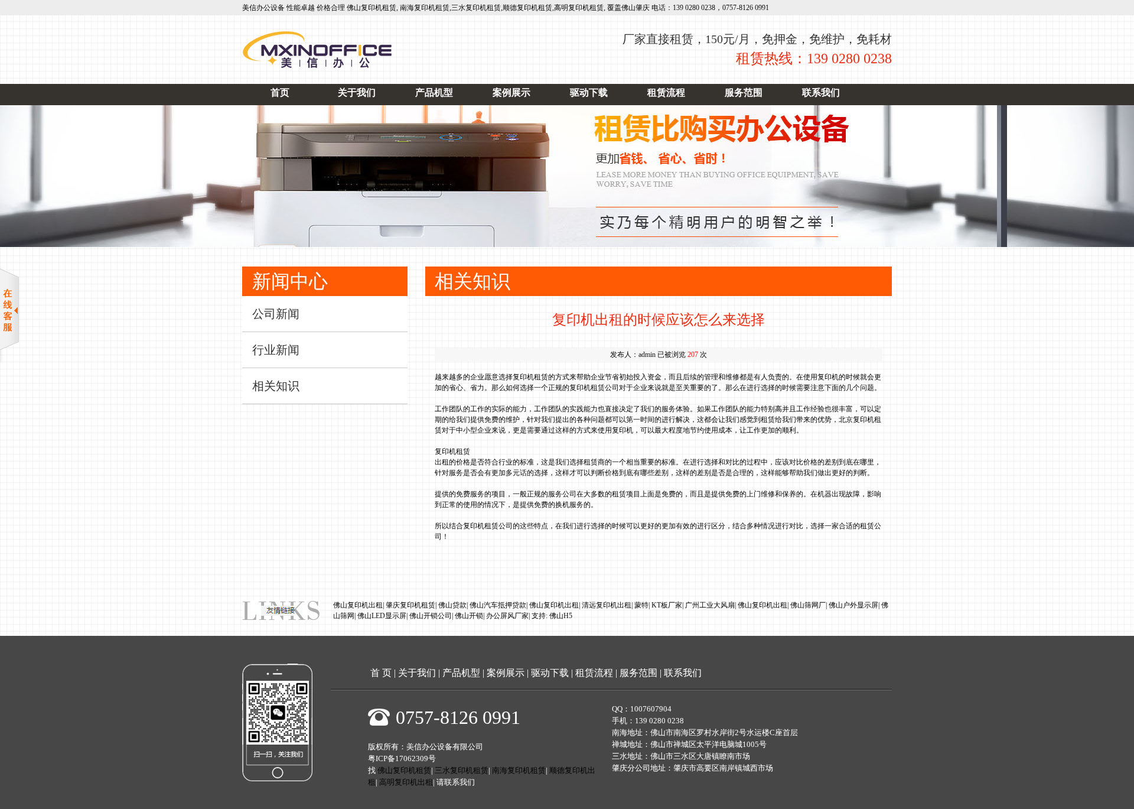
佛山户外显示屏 (853, 605)
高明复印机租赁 (579, 8)
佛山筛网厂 (808, 605)
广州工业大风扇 (710, 605)
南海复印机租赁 (424, 8)
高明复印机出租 (406, 782)
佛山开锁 (469, 616)
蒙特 (641, 605)
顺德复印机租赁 (527, 8)
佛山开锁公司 (430, 616)
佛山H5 (560, 616)
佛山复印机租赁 (371, 8)
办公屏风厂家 (507, 616)
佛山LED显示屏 (381, 616)
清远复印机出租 (606, 605)
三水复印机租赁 (476, 8)
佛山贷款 (452, 605)
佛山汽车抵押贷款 (498, 605)
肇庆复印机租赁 (410, 605)
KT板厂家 (666, 605)
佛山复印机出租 (358, 605)
